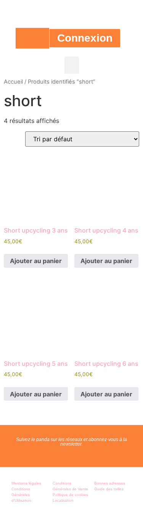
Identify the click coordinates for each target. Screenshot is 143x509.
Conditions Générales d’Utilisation (21, 495)
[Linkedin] (96, 455)
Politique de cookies (70, 495)
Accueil (13, 81)
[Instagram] (80, 455)
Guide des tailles (109, 489)
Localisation (63, 500)
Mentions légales (26, 483)
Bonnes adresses (109, 483)
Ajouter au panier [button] (36, 261)
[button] (71, 65)
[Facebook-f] (63, 455)
